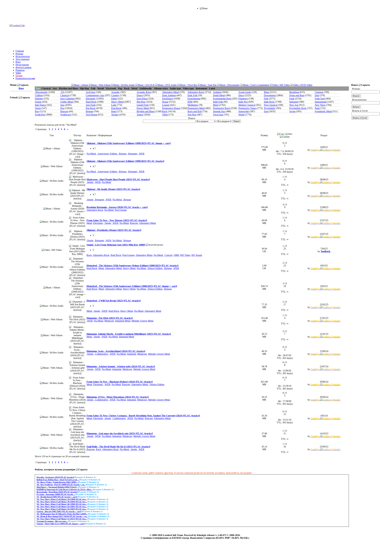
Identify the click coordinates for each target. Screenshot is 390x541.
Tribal (165, 114)
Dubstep (39, 98)
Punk (317, 108)
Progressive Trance (247, 108)
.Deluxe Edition (154, 268)
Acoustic (115, 92)
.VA (62, 92)
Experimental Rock (222, 98)
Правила (20, 70)
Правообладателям (25, 78)
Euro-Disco (142, 98)
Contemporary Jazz (95, 95)
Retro (114, 111)
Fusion (38, 101)
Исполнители (23, 56)
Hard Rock (91, 101)
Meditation (193, 105)
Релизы (19, 53)
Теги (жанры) (23, 59)
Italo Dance (40, 105)
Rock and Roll (195, 111)
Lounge (166, 105)
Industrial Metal (122, 321)
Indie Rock (269, 101)
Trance (140, 114)
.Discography (41, 92)
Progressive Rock (221, 108)
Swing (292, 111)
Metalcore (109, 321)
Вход (18, 62)
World (241, 114)
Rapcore (64, 111)
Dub (317, 95)
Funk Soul (320, 98)
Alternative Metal (170, 92)
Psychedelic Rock (298, 108)
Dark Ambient (169, 95)
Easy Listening (67, 98)
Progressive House (171, 108)
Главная (20, 51)
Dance (140, 95)
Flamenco (243, 98)
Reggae (89, 111)
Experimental (194, 98)
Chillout (39, 95)
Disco (241, 95)
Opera (38, 108)
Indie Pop (243, 101)
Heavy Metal (117, 101)
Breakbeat (294, 92)
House (165, 101)
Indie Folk (218, 101)
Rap (37, 111)
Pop (62, 108)
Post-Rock (116, 108)
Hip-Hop (141, 101)
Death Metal (219, 95)
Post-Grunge (128, 255)
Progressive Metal (196, 108)
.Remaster (132, 153)
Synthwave (65, 114)
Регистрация (22, 64)
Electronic (91, 98)
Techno (114, 114)
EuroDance (167, 98)
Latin (113, 105)
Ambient (217, 92)
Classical (64, 95)
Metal (215, 105)
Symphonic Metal (323, 111)
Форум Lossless (23, 67)
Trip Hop (192, 114)
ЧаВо (18, 73)
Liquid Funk (143, 105)
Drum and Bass (296, 95)
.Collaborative (101, 354)
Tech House (91, 114)
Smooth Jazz (219, 111)
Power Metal (143, 108)
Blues (266, 92)
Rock (164, 111)
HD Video (185, 255)
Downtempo (270, 95)
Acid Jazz (90, 92)
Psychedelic (269, 108)
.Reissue (122, 153)
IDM (190, 101)
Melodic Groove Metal (142, 321)
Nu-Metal (91, 153)
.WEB (141, 153)
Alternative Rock (196, 92)
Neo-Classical (270, 105)
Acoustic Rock (144, 92)
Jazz (62, 105)
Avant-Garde (244, 92)
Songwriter (243, 111)
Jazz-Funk (91, 105)
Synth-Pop (40, 114)
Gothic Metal (66, 101)
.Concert (168, 255)
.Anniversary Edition (107, 153)
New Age (294, 105)
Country (115, 95)
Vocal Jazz (218, 114)
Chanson (319, 92)
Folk (266, 98)
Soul (266, 111)
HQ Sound (196, 255)
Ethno (114, 98)
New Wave (320, 105)
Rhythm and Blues (146, 111)
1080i (176, 255)
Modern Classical (246, 105)
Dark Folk (192, 95)
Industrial (293, 101)
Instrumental (321, 101)
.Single (90, 182)
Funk (291, 98)
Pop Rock (90, 108)
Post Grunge (121, 210)
